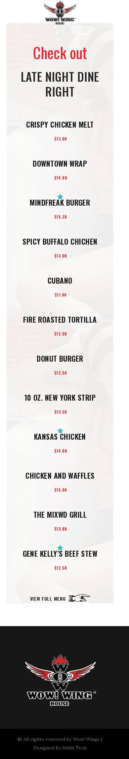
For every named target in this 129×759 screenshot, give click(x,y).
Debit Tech (74, 748)
